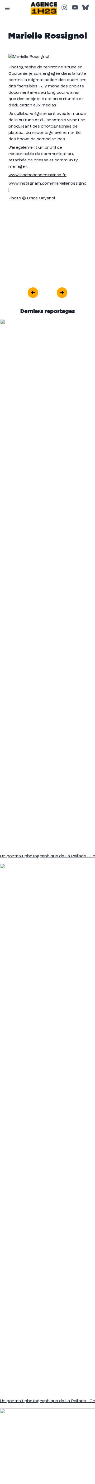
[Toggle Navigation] (7, 8)
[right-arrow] (62, 292)
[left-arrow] (33, 292)
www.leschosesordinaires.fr (37, 175)
